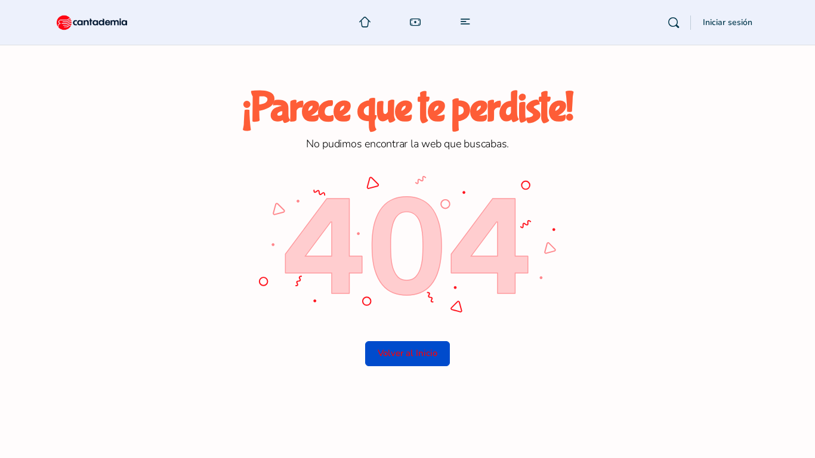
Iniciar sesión (727, 22)
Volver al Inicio (407, 353)
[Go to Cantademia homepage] (103, 21)
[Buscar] (674, 23)
